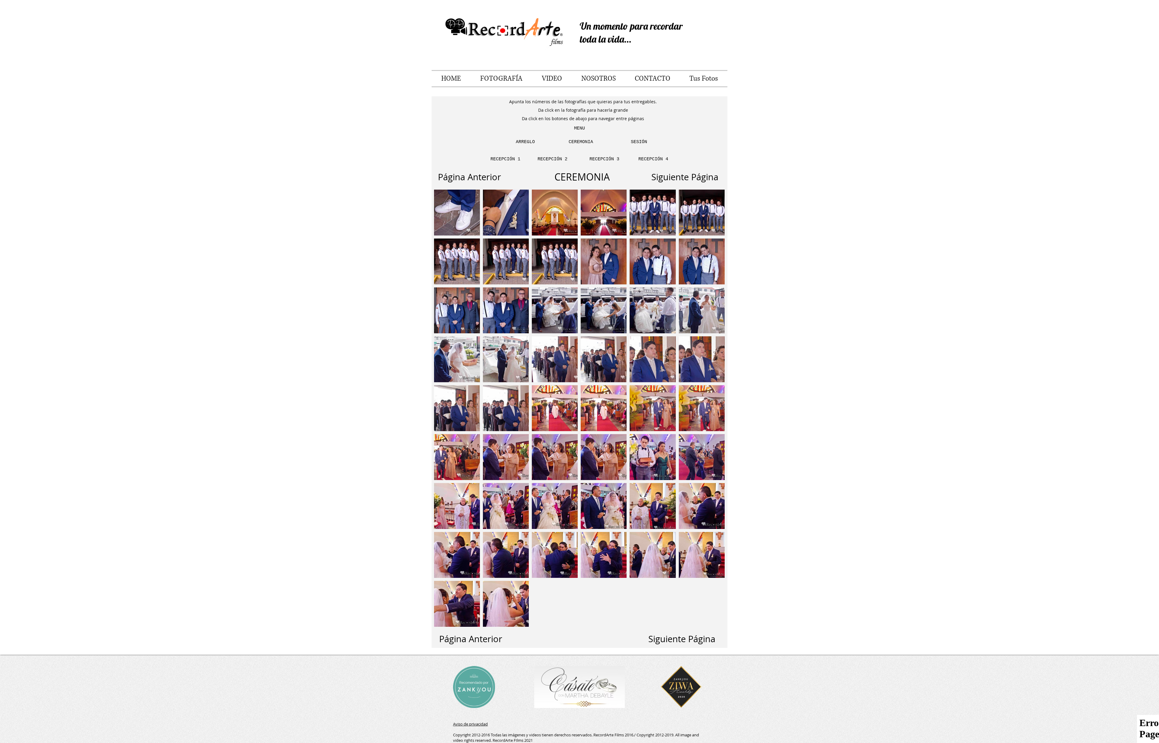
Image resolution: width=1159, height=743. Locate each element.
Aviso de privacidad (470, 724)
